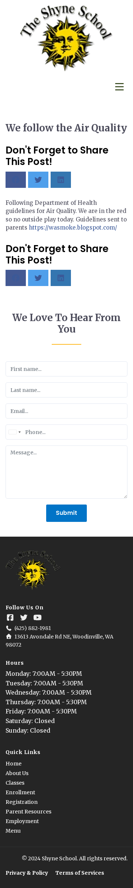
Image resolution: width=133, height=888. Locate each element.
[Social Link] (10, 618)
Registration (22, 802)
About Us (17, 773)
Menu (13, 830)
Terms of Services (79, 872)
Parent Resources (28, 811)
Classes (15, 782)
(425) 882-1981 (32, 628)
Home (13, 763)
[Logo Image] (66, 39)
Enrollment (20, 792)
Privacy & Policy (27, 872)
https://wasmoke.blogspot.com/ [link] (73, 227)
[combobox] (14, 432)
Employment (22, 821)
